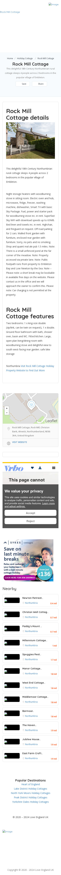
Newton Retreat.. (32, 597)
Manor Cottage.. (32, 668)
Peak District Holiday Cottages (30, 797)
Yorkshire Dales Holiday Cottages (30, 801)
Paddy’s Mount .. (32, 626)
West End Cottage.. (33, 682)
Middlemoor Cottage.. (35, 696)
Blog (34, 863)
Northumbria (31, 602)
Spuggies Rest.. (31, 654)
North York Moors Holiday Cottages (30, 793)
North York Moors (44, 849)
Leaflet (51, 420)
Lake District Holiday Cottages (30, 788)
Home (10, 58)
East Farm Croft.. (32, 753)
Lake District (46, 845)
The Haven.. (29, 725)
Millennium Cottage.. (34, 640)
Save (23, 83)
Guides (30, 856)
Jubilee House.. (31, 739)
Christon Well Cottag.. (35, 612)
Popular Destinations (31, 838)
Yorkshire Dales (43, 852)
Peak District (22, 852)
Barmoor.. (28, 711)
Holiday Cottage (25, 58)
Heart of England (30, 784)
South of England (24, 845)
